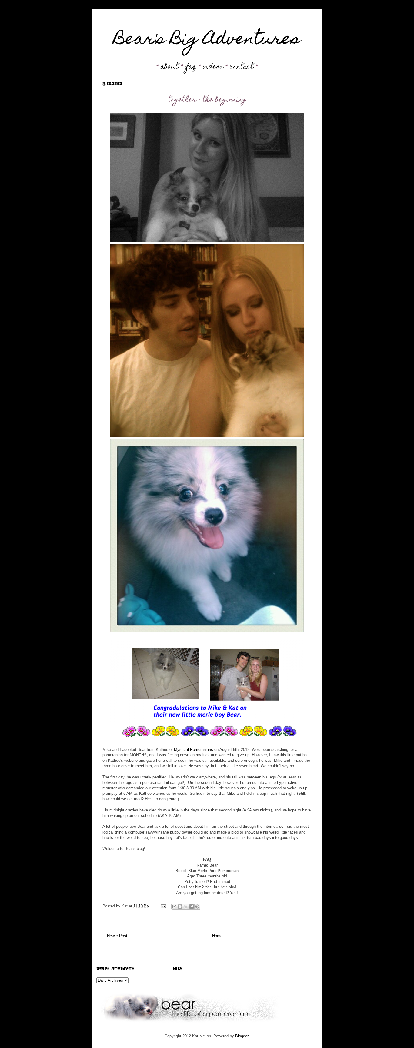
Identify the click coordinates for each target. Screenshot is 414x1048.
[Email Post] (163, 906)
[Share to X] (186, 907)
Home (217, 936)
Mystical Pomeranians (193, 749)
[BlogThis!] (180, 907)
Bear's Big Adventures (207, 40)
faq (190, 67)
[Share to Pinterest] (197, 907)
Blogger (241, 1036)
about (170, 67)
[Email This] (174, 907)
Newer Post (117, 936)
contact (242, 67)
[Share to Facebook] (192, 907)
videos (213, 67)
